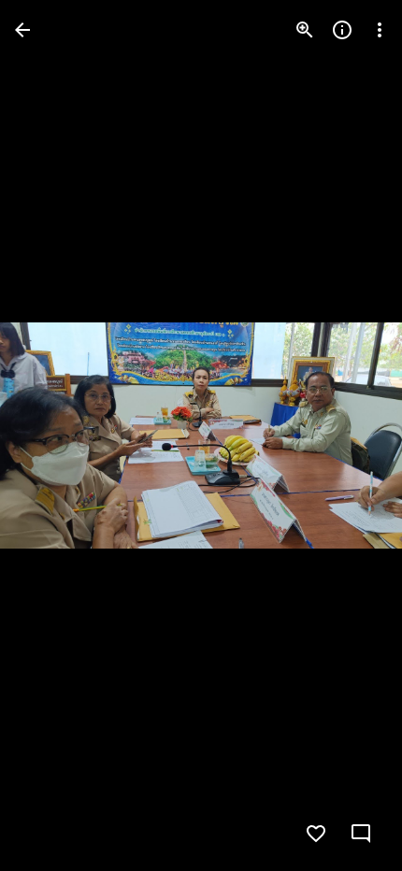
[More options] (379, 30)
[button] (52, 435)
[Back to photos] (22, 29)
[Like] (316, 833)
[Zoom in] (304, 30)
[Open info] (342, 30)
